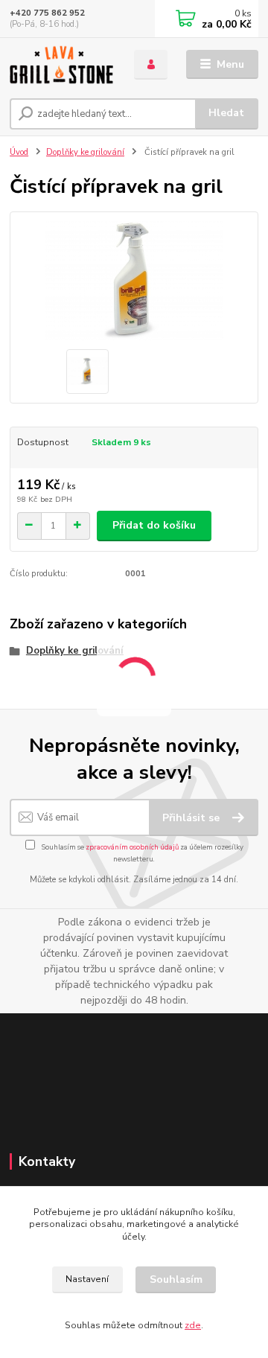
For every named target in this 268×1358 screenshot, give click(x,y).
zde (193, 1325)
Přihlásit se (192, 818)
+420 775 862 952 (47, 13)
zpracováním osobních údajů (132, 847)
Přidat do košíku (154, 525)
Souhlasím (176, 1279)
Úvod (19, 152)
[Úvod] (61, 65)
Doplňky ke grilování (85, 152)
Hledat (226, 113)
